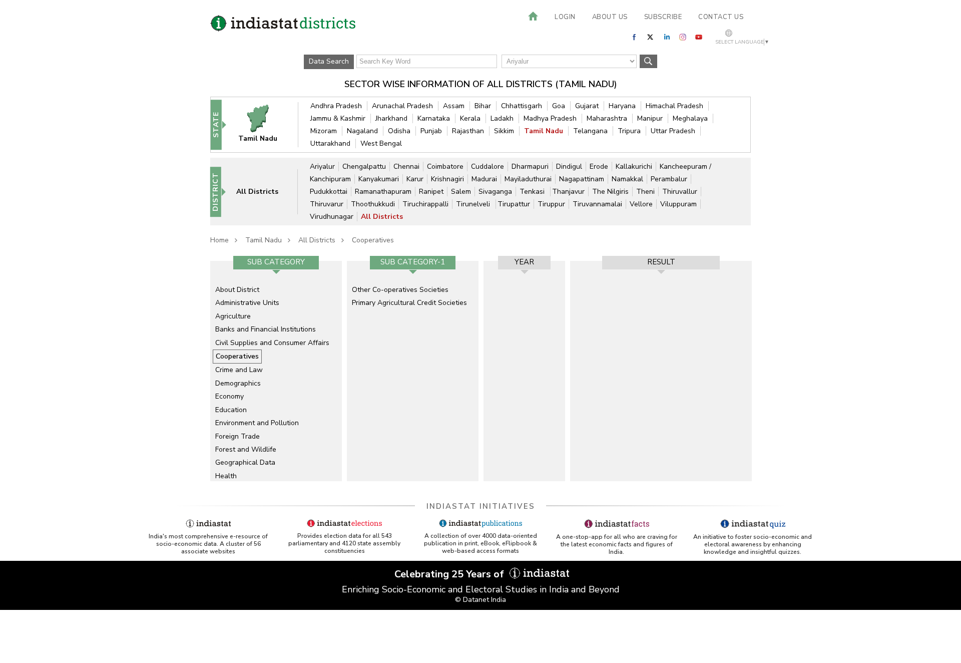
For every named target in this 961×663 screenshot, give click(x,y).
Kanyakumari (378, 179)
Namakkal (627, 179)
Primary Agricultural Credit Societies (409, 302)
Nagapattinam (581, 179)
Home (219, 240)
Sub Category (276, 262)
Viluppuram (678, 204)
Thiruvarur (326, 204)
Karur (414, 179)
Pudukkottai (328, 191)
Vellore (641, 204)
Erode (599, 166)
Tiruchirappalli (425, 204)
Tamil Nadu (543, 131)
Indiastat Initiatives (480, 506)
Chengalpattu (364, 166)
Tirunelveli (474, 204)
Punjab (431, 131)
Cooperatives (373, 240)
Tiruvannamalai (597, 204)
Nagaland (362, 131)
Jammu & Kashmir (337, 118)
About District (237, 289)
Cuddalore (487, 166)
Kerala (470, 118)
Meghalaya (690, 118)
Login (565, 17)
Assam (453, 106)
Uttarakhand (330, 143)
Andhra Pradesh (336, 106)
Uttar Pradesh (673, 131)
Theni (645, 191)
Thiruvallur (679, 191)
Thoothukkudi (373, 204)
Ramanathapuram (383, 191)
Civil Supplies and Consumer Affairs (272, 343)
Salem (461, 191)
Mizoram (323, 131)
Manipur (650, 118)
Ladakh (502, 118)
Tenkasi (533, 191)
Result (661, 262)
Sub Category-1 (412, 262)
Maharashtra (607, 118)
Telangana (590, 131)
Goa (558, 106)
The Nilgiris (610, 191)
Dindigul (569, 166)
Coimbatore (445, 166)
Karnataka (433, 118)
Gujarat (587, 106)
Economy (229, 396)
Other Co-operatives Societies (400, 289)
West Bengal (381, 143)
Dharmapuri (530, 166)
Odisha (399, 131)
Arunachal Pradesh (402, 106)
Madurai (484, 179)
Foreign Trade (237, 436)
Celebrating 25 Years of (450, 574)
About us (610, 17)
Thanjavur (568, 191)
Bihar (482, 106)
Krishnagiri (447, 179)
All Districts (382, 216)
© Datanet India (480, 599)
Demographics (238, 383)
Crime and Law (239, 370)
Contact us (720, 17)
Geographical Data (245, 462)
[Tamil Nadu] (264, 124)
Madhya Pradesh (550, 118)
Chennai (406, 166)
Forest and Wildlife (245, 449)
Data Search (329, 61)
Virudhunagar (331, 216)
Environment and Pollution (257, 423)
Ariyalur (322, 166)
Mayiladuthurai (528, 179)
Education (231, 410)
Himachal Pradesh (674, 106)
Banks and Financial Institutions (265, 329)
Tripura (629, 131)
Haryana (622, 106)
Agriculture (233, 316)
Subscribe (663, 17)
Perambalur (669, 179)
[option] (276, 371)
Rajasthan (468, 131)
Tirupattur (514, 204)
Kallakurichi (634, 166)
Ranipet (431, 191)
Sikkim (504, 131)
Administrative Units (247, 302)
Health (226, 476)
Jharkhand (391, 118)
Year (524, 262)
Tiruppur (551, 204)
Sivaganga (495, 191)
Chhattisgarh (521, 106)
